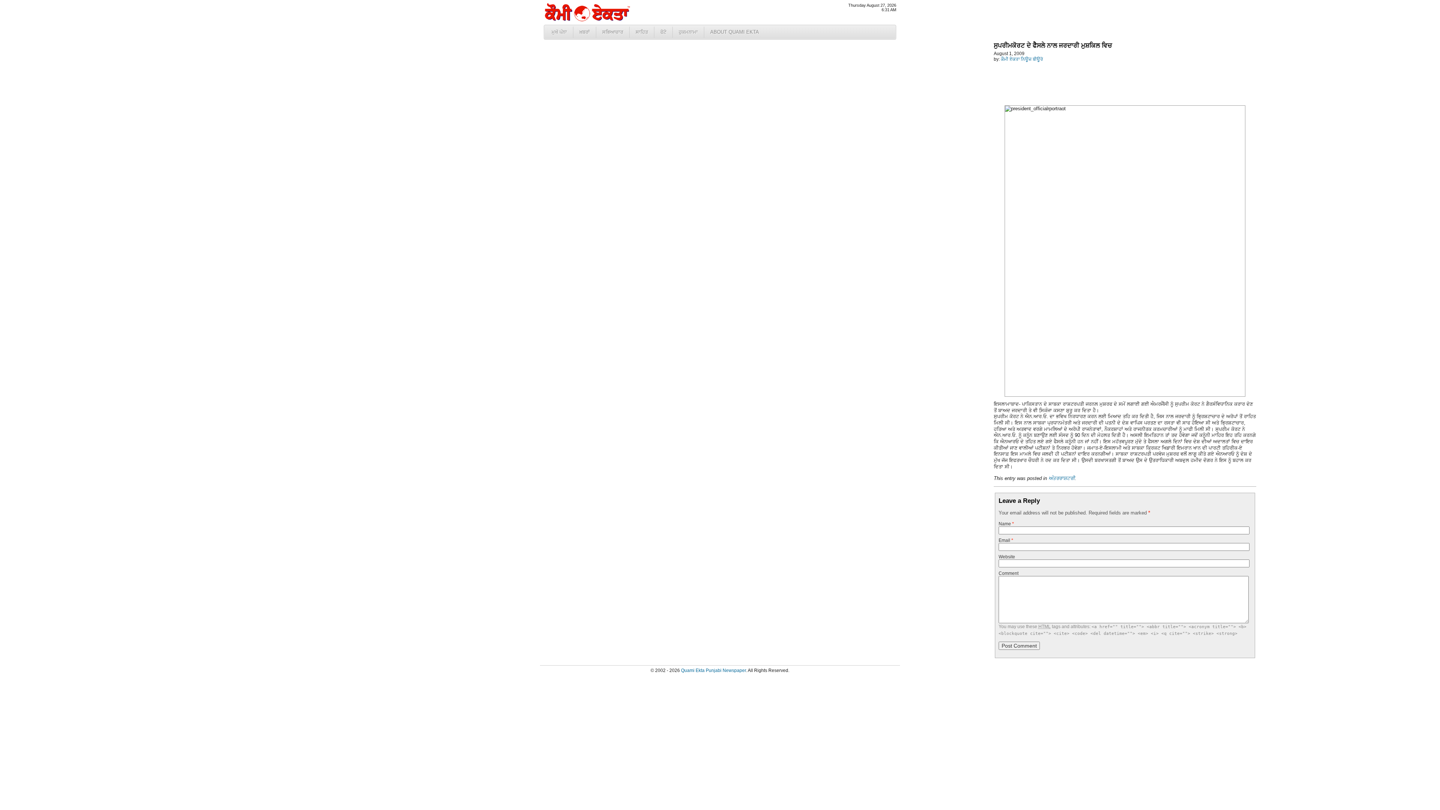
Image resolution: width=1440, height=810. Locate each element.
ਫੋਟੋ (663, 32)
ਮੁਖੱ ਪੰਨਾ (559, 32)
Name (1006, 523)
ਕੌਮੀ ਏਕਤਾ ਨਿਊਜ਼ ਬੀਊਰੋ (1022, 59)
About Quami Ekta (734, 32)
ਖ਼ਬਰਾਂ (584, 32)
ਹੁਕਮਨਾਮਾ (688, 32)
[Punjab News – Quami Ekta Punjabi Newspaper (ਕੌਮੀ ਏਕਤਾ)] (587, 19)
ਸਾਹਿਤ (642, 32)
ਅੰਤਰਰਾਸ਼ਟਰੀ (1061, 478)
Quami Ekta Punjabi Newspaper (713, 670)
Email (1006, 540)
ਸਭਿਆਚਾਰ (612, 32)
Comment (1008, 573)
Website (1007, 557)
